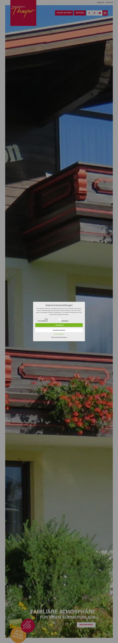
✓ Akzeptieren (59, 325)
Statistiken (65, 320)
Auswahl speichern (59, 330)
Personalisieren (59, 334)
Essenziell (41, 320)
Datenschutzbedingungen (59, 337)
